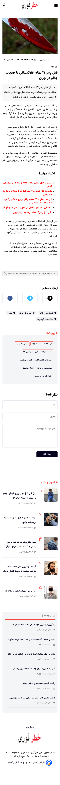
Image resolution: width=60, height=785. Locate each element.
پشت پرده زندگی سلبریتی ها (37, 352)
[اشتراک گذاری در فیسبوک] (10, 298)
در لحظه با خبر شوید (42, 344)
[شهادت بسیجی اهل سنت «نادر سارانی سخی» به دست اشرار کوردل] (51, 568)
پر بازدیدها (49, 616)
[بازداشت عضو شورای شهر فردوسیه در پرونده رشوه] (51, 519)
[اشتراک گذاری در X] (50, 298)
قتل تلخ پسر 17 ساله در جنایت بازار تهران (32, 212)
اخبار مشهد (28, 368)
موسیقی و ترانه (44, 368)
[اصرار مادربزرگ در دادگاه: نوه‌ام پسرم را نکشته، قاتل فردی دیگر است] (51, 543)
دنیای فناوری (22, 344)
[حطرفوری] (30, 5)
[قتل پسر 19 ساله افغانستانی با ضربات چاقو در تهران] (30, 36)
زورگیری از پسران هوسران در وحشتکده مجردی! (34, 624)
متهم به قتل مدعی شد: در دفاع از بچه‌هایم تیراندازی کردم (27, 184)
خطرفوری (24, 753)
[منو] (56, 5)
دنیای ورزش (26, 360)
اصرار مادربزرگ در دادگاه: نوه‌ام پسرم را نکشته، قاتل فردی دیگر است (21, 546)
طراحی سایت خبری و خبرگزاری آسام (26, 762)
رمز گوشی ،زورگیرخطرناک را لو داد (20, 591)
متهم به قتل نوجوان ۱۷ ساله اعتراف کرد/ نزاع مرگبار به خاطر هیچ (27, 192)
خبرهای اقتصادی (43, 360)
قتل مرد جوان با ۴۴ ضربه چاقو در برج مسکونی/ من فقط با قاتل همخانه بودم (28, 201)
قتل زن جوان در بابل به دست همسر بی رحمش (33, 668)
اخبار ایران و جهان (43, 376)
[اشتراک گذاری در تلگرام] (30, 298)
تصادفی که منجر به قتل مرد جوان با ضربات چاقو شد (26, 207)
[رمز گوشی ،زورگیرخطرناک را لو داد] (51, 592)
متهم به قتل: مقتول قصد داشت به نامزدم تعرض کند (31, 654)
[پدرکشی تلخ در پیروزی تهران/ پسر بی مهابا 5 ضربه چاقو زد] (51, 495)
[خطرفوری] (30, 738)
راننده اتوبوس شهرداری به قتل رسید (39, 683)
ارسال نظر (47, 454)
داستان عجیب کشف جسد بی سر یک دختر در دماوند (31, 639)
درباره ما (30, 727)
